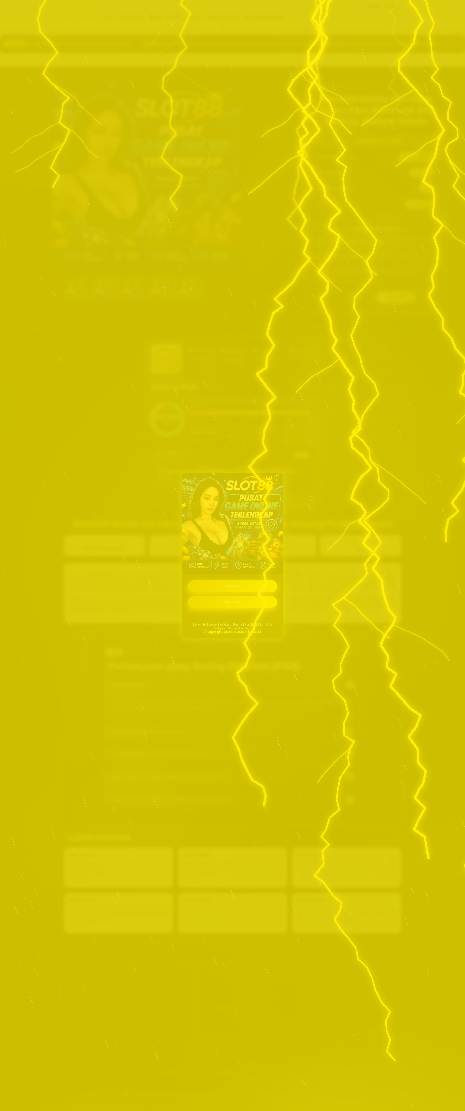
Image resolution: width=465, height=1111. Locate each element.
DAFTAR (232, 602)
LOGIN (232, 586)
